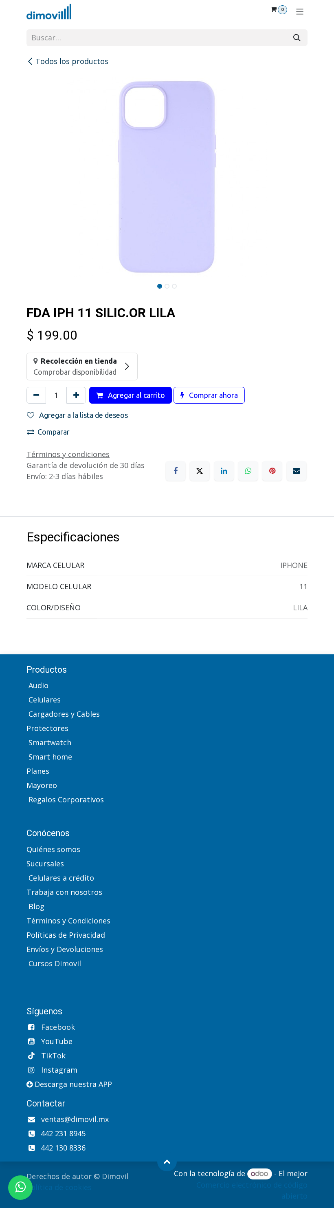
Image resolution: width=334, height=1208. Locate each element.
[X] (199, 471)
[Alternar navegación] (300, 11)
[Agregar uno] (76, 395)
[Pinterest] (272, 471)
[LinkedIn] (224, 471)
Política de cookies (59, 1187)
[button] (167, 1161)
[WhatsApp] (248, 471)
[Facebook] (175, 471)
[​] (27, 814)
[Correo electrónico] (296, 471)
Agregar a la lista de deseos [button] (82, 415)
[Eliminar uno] (36, 395)
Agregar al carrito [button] (135, 395)
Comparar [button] (53, 432)
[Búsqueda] (297, 37)
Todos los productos (71, 61)
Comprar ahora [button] (212, 395)
